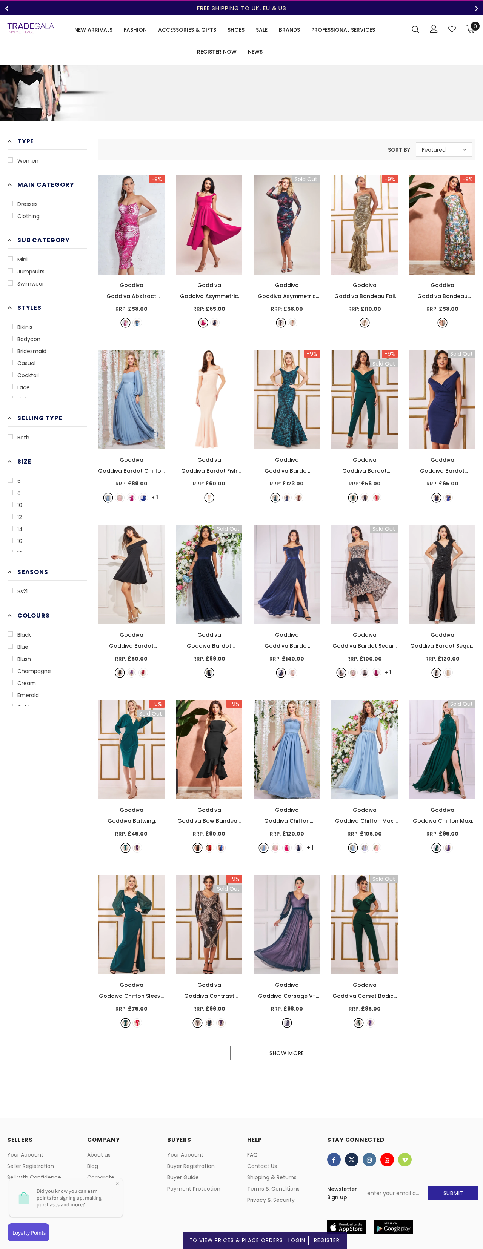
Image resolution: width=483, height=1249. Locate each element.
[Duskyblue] (353, 847)
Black (24, 635)
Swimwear (30, 283)
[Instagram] (369, 1159)
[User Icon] (434, 29)
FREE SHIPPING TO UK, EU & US (241, 8)
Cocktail (28, 375)
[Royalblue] (137, 322)
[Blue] (108, 497)
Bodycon (28, 339)
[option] (241, 8)
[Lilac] (364, 847)
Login (296, 1240)
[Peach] (376, 847)
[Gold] (448, 672)
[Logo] (30, 28)
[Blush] (119, 497)
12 (19, 517)
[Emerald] (275, 497)
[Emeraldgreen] (353, 497)
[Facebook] (334, 1159)
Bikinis (24, 327)
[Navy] (215, 322)
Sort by (399, 150)
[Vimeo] (405, 1159)
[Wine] (298, 497)
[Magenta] (203, 322)
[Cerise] (125, 322)
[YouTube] (387, 1159)
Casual (26, 363)
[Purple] (131, 672)
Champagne (34, 671)
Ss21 (22, 591)
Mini (22, 259)
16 (19, 541)
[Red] (376, 497)
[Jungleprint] (442, 322)
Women (27, 160)
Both (23, 437)
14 (20, 529)
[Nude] (209, 497)
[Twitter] (351, 1159)
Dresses (27, 204)
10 (19, 505)
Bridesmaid (31, 351)
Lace (23, 387)
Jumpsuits (31, 271)
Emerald (28, 695)
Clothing (28, 216)
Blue (22, 647)
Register (327, 1240)
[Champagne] (364, 672)
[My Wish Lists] (452, 29)
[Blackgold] (364, 322)
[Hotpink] (287, 847)
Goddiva (131, 285)
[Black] (281, 322)
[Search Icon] (415, 29)
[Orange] (292, 322)
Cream (26, 683)
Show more (286, 1053)
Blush (24, 659)
